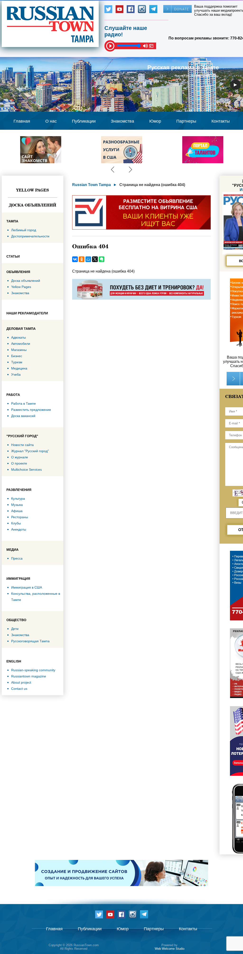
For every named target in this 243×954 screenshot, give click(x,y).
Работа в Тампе (23, 403)
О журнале (19, 457)
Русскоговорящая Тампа (30, 641)
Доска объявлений (32, 205)
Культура (18, 498)
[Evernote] (101, 259)
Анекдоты (18, 529)
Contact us (19, 688)
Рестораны (19, 517)
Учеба (16, 374)
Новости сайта (22, 445)
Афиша (17, 511)
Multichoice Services (26, 469)
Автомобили (20, 343)
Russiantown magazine (28, 676)
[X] (95, 259)
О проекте (19, 463)
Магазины (19, 350)
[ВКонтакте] (75, 259)
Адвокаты (18, 337)
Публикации (84, 121)
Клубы (16, 523)
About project (21, 682)
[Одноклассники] (81, 259)
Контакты (220, 121)
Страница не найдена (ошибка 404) (152, 185)
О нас (51, 121)
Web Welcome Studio (169, 948)
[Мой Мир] (88, 259)
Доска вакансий (23, 416)
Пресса (17, 558)
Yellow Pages (32, 190)
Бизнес (16, 356)
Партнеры (186, 121)
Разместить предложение (31, 410)
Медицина (19, 368)
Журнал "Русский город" (30, 451)
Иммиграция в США (26, 587)
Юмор (155, 121)
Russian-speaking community (33, 670)
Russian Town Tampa (91, 185)
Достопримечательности (30, 236)
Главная (22, 121)
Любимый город (23, 230)
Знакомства (122, 121)
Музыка (17, 505)
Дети (15, 629)
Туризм (16, 362)
